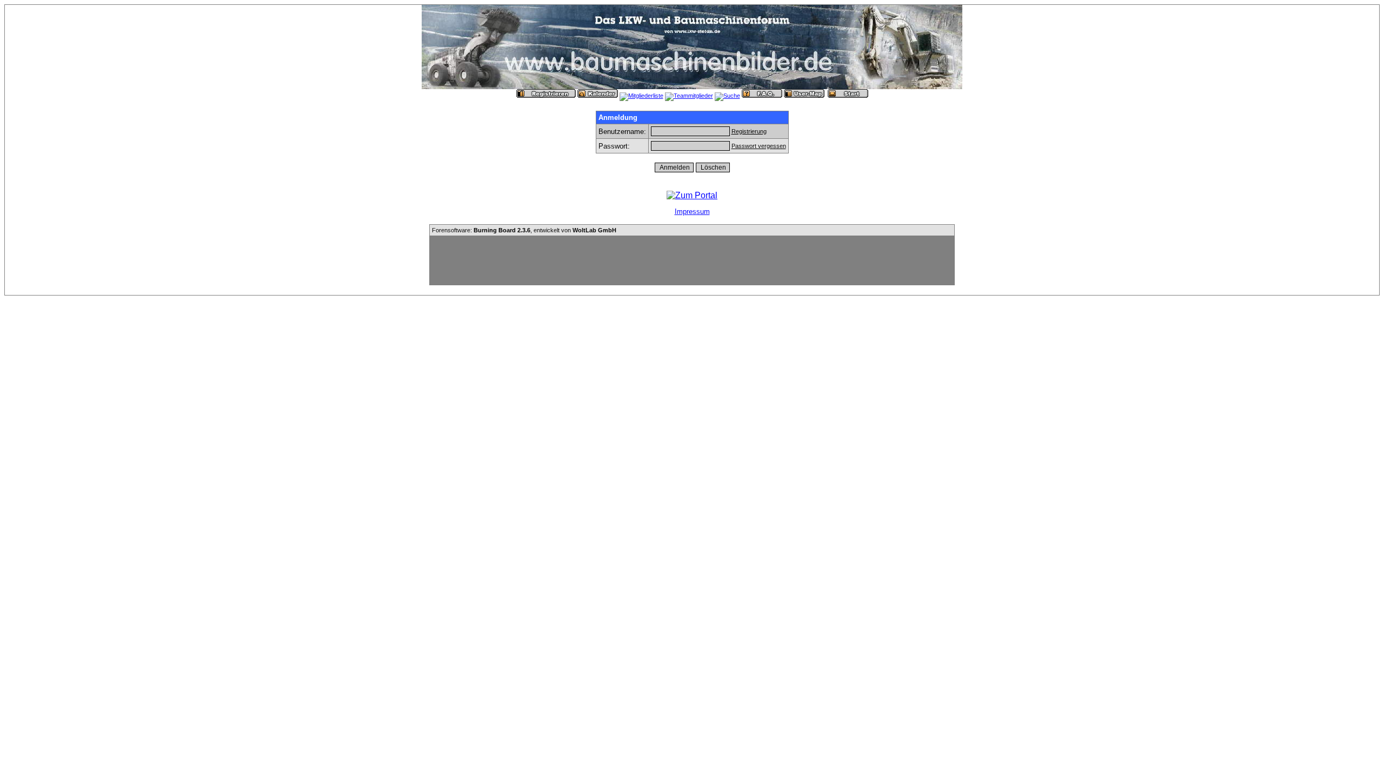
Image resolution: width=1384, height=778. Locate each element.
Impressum (692, 211)
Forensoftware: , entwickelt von (524, 230)
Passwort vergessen (758, 146)
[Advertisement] (692, 260)
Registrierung (749, 131)
